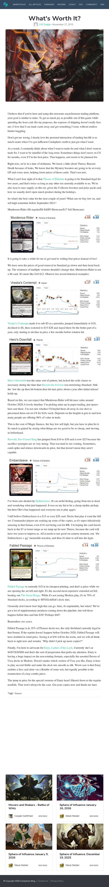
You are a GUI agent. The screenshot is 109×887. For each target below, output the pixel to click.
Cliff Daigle (45, 24)
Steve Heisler (72, 815)
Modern (61, 4)
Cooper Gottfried (23, 815)
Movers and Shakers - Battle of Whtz (29, 806)
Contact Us (43, 881)
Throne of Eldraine (53, 179)
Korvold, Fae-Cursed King (22, 439)
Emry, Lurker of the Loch (58, 647)
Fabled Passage (16, 586)
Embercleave (43, 501)
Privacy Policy (57, 881)
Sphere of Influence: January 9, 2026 (28, 855)
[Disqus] (54, 735)
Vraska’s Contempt (18, 323)
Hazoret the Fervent (53, 384)
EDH (81, 4)
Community (91, 4)
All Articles (35, 4)
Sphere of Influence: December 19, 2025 (80, 855)
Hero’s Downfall (17, 380)
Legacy (72, 4)
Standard (49, 4)
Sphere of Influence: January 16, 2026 (78, 806)
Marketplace (19, 4)
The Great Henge (30, 595)
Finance (18, 693)
